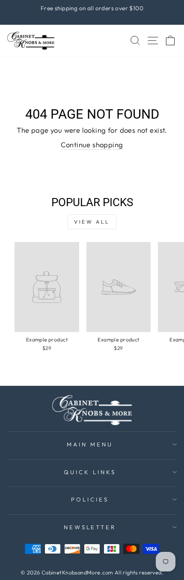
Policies (90, 499)
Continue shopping (92, 144)
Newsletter (90, 527)
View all (92, 222)
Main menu (90, 444)
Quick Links (90, 472)
